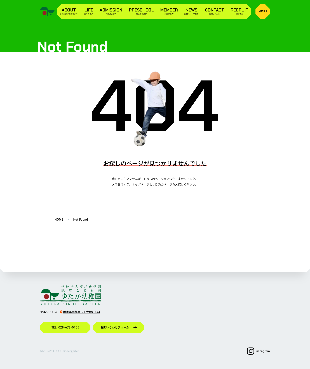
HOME (59, 219)
